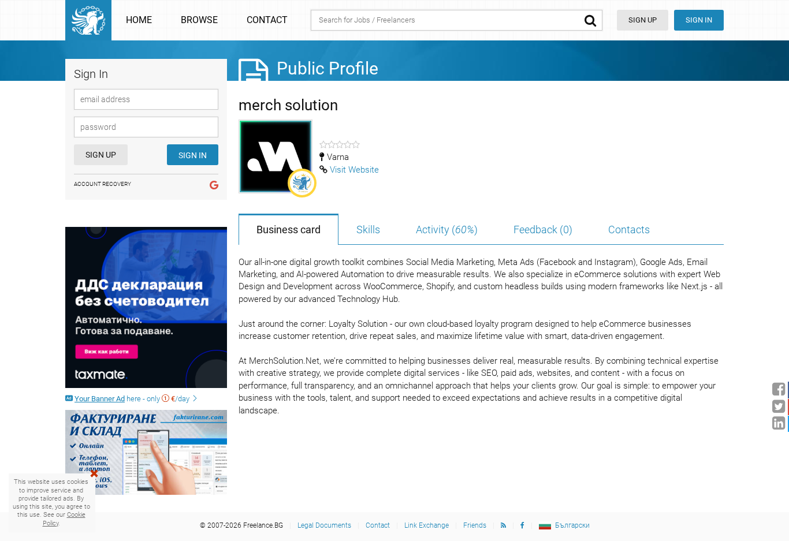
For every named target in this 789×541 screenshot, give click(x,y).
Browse (199, 19)
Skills (368, 229)
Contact (267, 19)
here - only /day (133, 398)
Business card (288, 229)
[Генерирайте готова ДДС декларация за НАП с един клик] (146, 307)
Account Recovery (102, 184)
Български (572, 525)
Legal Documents (324, 525)
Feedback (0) (542, 229)
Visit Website (354, 170)
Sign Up (100, 154)
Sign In (699, 20)
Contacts (629, 229)
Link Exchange (426, 525)
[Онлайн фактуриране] (146, 452)
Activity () (447, 229)
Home (139, 19)
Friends (474, 525)
